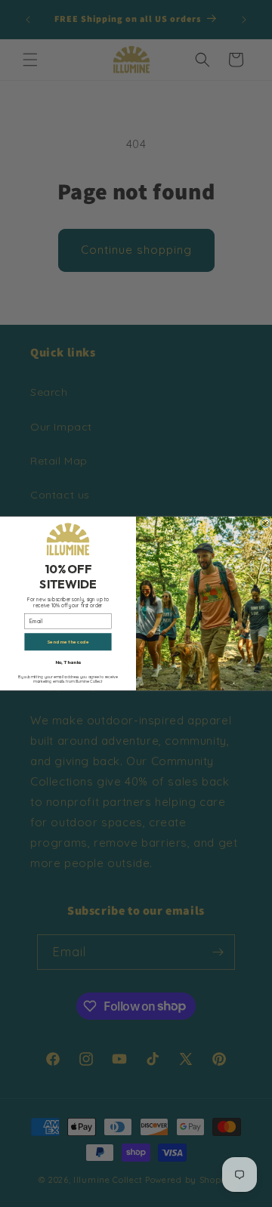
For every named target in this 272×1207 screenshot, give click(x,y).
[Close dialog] (265, 523)
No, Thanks (68, 662)
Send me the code (67, 642)
